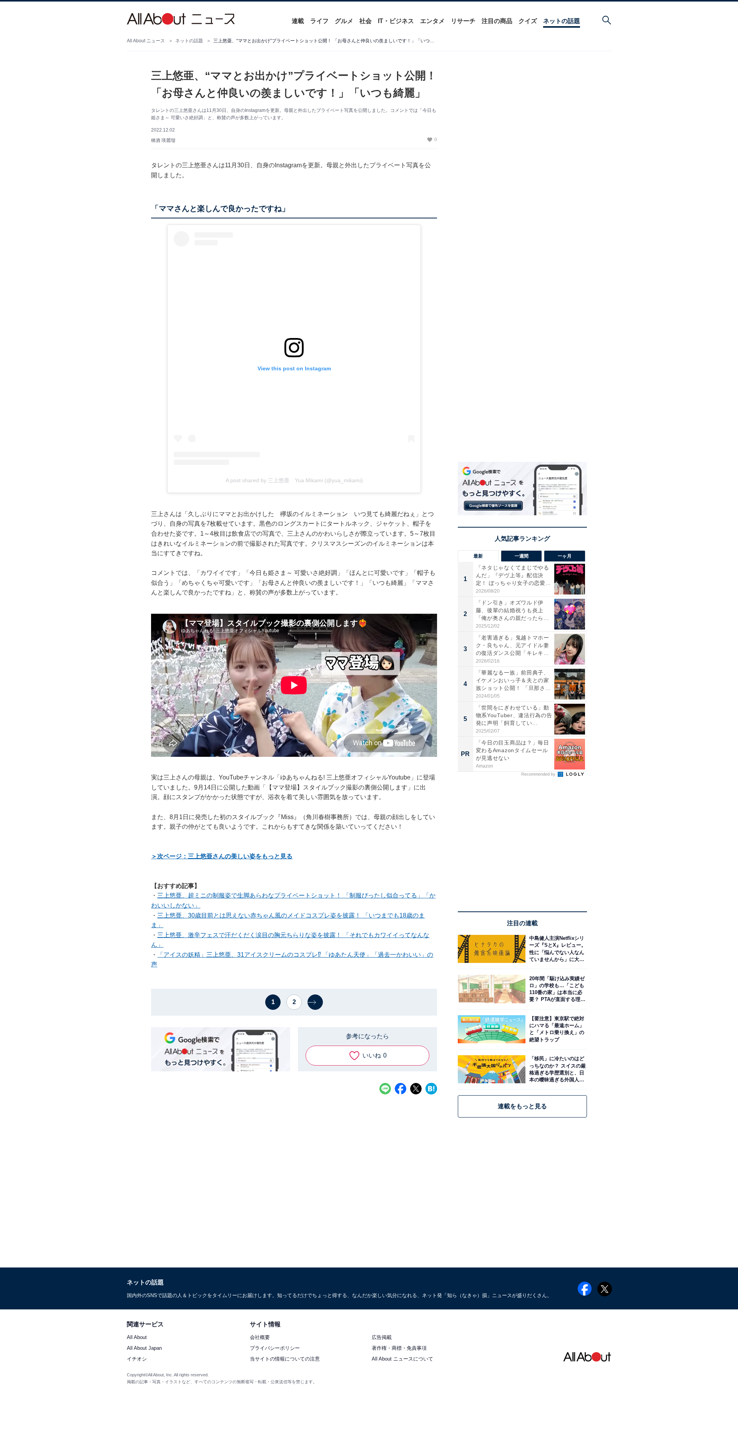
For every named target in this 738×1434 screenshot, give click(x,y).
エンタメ (432, 21)
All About (137, 1337)
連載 (298, 21)
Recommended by (539, 774)
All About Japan (144, 1348)
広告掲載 (382, 1337)
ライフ (319, 21)
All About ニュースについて (402, 1359)
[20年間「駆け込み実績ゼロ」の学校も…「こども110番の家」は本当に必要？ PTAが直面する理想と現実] (556, 989)
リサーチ (463, 21)
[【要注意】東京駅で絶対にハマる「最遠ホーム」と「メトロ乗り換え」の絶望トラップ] (556, 1029)
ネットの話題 (561, 21)
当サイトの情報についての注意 (285, 1359)
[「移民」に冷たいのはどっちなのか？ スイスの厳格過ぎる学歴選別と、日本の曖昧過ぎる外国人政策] (556, 1069)
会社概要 (260, 1337)
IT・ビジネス (396, 21)
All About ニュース (146, 40)
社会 (365, 21)
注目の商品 (497, 21)
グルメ (344, 21)
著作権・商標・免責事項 (399, 1348)
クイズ (528, 21)
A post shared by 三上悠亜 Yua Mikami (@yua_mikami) (294, 480)
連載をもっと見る (522, 1106)
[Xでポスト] (416, 1088)
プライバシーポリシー (275, 1348)
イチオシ (137, 1359)
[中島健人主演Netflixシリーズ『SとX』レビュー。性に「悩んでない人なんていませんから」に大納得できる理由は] (556, 949)
